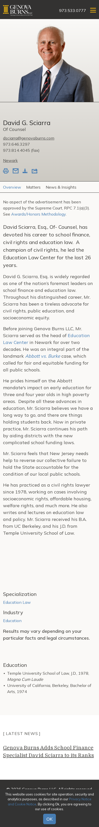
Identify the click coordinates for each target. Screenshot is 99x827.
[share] (35, 171)
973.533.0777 (72, 10)
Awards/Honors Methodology (38, 214)
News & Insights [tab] (61, 187)
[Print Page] (6, 171)
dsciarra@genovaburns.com (28, 138)
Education (12, 620)
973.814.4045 (16, 150)
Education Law (17, 602)
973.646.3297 (16, 144)
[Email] (16, 171)
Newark (10, 160)
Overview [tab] (12, 187)
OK (49, 819)
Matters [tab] (33, 187)
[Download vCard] (25, 171)
